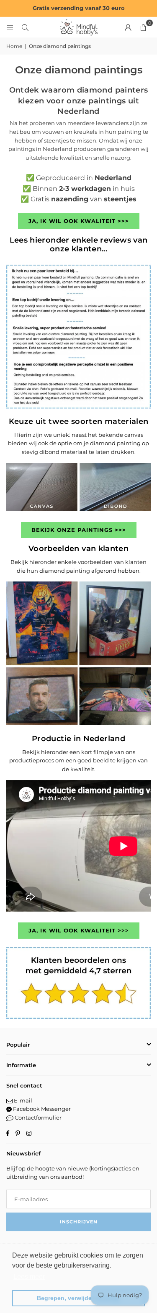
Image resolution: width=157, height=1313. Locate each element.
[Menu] (10, 27)
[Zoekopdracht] (25, 27)
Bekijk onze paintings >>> (78, 529)
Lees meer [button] (29, 1276)
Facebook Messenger (41, 1108)
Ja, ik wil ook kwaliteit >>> (78, 221)
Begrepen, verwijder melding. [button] (78, 1298)
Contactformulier (37, 1117)
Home (14, 46)
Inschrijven (79, 1222)
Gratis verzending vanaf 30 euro (79, 8)
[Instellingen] (128, 27)
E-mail (22, 1100)
